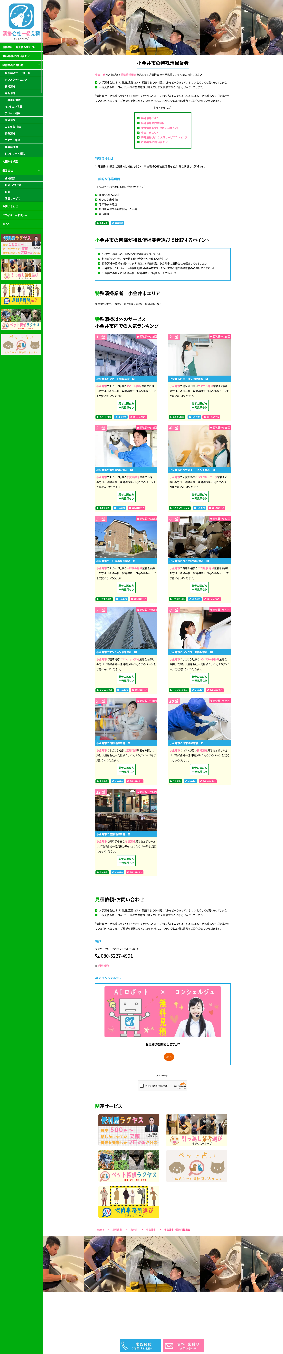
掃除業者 (117, 1229)
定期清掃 (131, 750)
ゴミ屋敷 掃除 (206, 568)
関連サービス (12, 198)
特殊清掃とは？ (149, 118)
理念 (7, 192)
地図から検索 (10, 161)
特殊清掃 (119, 223)
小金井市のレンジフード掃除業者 (190, 652)
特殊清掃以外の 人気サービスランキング (164, 137)
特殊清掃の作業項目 (153, 123)
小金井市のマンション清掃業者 (115, 652)
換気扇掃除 (133, 477)
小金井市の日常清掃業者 (185, 743)
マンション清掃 (130, 659)
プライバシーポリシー (14, 215)
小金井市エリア (150, 132)
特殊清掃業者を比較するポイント (160, 128)
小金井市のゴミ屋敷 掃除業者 (188, 561)
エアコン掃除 (205, 386)
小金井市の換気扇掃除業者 (113, 470)
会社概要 (10, 178)
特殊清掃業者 (128, 74)
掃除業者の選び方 (12, 65)
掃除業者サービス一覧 (17, 73)
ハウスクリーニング (206, 477)
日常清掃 (202, 750)
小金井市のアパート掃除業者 (114, 379)
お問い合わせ (10, 206)
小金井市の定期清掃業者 (112, 743)
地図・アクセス (13, 185)
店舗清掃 (130, 841)
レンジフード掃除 (209, 659)
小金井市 (100, 74)
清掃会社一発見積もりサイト (18, 47)
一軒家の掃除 (134, 568)
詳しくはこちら (139, 417)
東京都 (134, 1229)
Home (100, 1229)
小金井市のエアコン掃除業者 (188, 379)
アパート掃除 (133, 386)
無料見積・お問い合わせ (16, 56)
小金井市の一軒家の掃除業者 (114, 561)
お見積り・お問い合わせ (154, 142)
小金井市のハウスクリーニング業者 (191, 470)
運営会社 (7, 170)
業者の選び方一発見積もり (126, 405)
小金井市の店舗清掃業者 (112, 834)
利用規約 (103, 965)
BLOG (5, 224)
